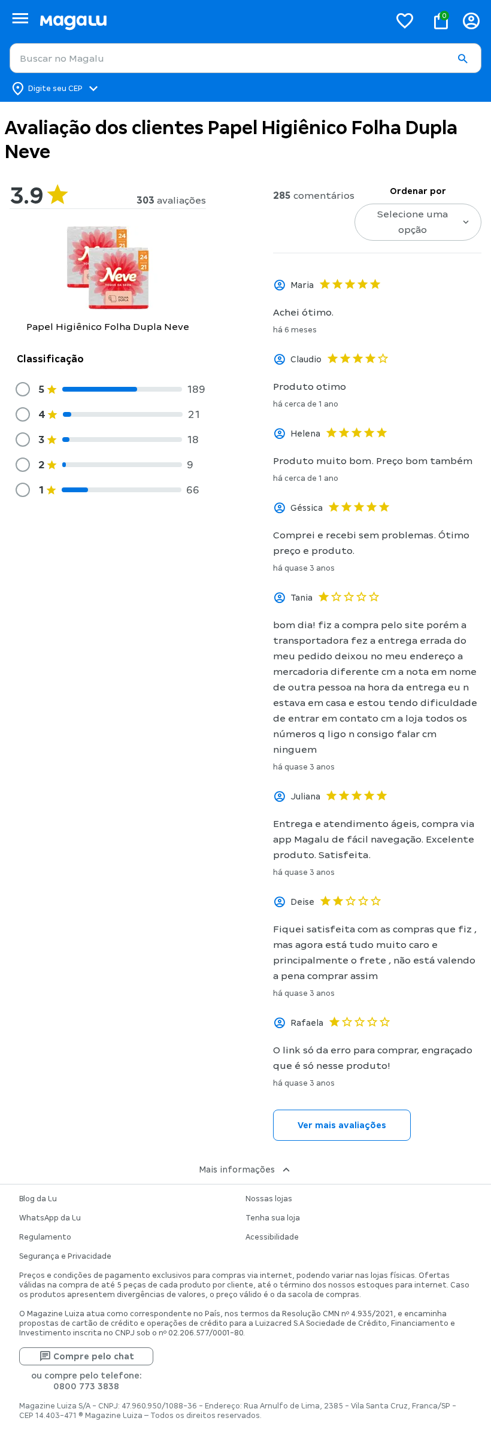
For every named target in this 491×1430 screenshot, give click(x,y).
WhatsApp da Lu (50, 1218)
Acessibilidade (272, 1237)
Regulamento (45, 1237)
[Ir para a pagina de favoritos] (404, 20)
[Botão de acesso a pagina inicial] (210, 20)
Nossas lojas (269, 1199)
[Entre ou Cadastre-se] (471, 20)
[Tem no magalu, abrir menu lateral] (20, 18)
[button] (462, 58)
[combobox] (245, 58)
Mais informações (237, 1169)
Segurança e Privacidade (65, 1256)
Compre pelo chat (93, 1356)
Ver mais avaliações (342, 1125)
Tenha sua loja (273, 1218)
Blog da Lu (38, 1199)
